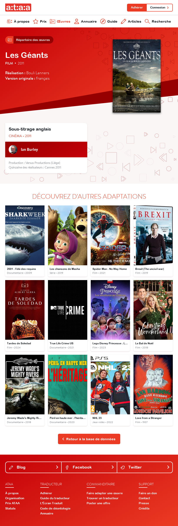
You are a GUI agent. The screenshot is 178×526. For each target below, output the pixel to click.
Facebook (82, 467)
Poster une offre (98, 503)
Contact (144, 498)
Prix (43, 21)
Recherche (161, 21)
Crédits (144, 508)
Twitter (134, 467)
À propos (22, 21)
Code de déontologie (55, 508)
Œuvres (63, 21)
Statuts (10, 508)
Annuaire (89, 21)
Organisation (14, 498)
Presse (144, 503)
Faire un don (148, 493)
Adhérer (137, 7)
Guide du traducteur (55, 498)
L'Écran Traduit (51, 503)
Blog (20, 467)
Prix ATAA (12, 503)
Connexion (157, 7)
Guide (112, 21)
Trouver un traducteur (103, 498)
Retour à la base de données (90, 439)
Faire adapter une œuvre (105, 493)
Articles (134, 21)
